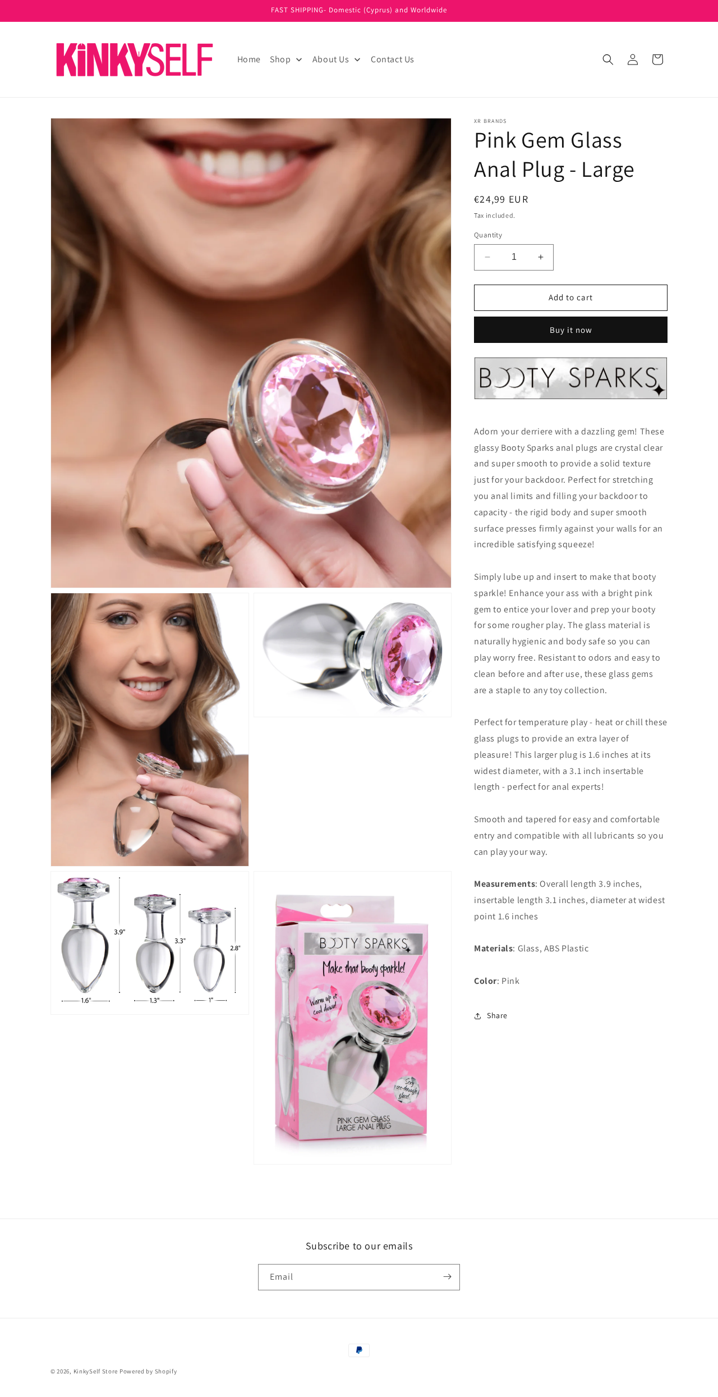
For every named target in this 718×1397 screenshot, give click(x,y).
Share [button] (497, 1015)
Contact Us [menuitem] (393, 59)
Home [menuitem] (249, 59)
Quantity (488, 235)
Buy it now (571, 329)
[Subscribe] (447, 1276)
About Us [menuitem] (330, 59)
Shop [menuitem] (280, 59)
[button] (608, 59)
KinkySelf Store (95, 1371)
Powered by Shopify (148, 1371)
